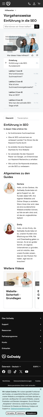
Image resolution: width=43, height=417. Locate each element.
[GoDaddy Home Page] (11, 357)
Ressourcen (6, 330)
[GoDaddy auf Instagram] (9, 373)
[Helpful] (32, 55)
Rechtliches (6, 381)
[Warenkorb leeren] (39, 3)
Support (5, 324)
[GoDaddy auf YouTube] (26, 373)
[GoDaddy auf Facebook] (4, 373)
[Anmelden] (34, 4)
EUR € (35, 366)
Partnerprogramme (9, 336)
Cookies (38, 381)
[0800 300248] (29, 4)
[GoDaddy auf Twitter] (21, 373)
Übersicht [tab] (9, 118)
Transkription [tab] (22, 118)
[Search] (36, 26)
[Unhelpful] (37, 55)
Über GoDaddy (8, 318)
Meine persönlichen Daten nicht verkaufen (21, 385)
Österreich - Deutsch (10, 366)
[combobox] (19, 27)
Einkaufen (6, 348)
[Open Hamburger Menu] (3, 4)
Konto (4, 342)
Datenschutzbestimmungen (23, 381)
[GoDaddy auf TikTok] (15, 373)
